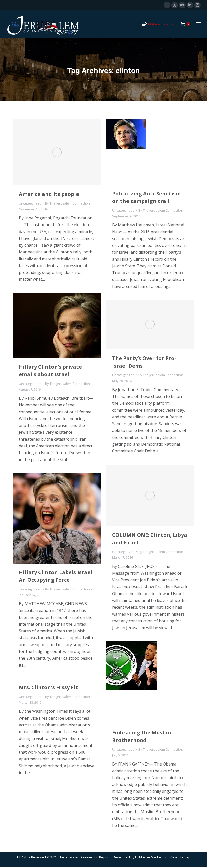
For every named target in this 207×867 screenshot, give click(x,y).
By (67, 203)
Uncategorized (30, 203)
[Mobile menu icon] (198, 24)
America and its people (49, 194)
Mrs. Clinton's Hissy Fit (48, 687)
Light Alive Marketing (150, 857)
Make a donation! (162, 24)
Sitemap (184, 857)
